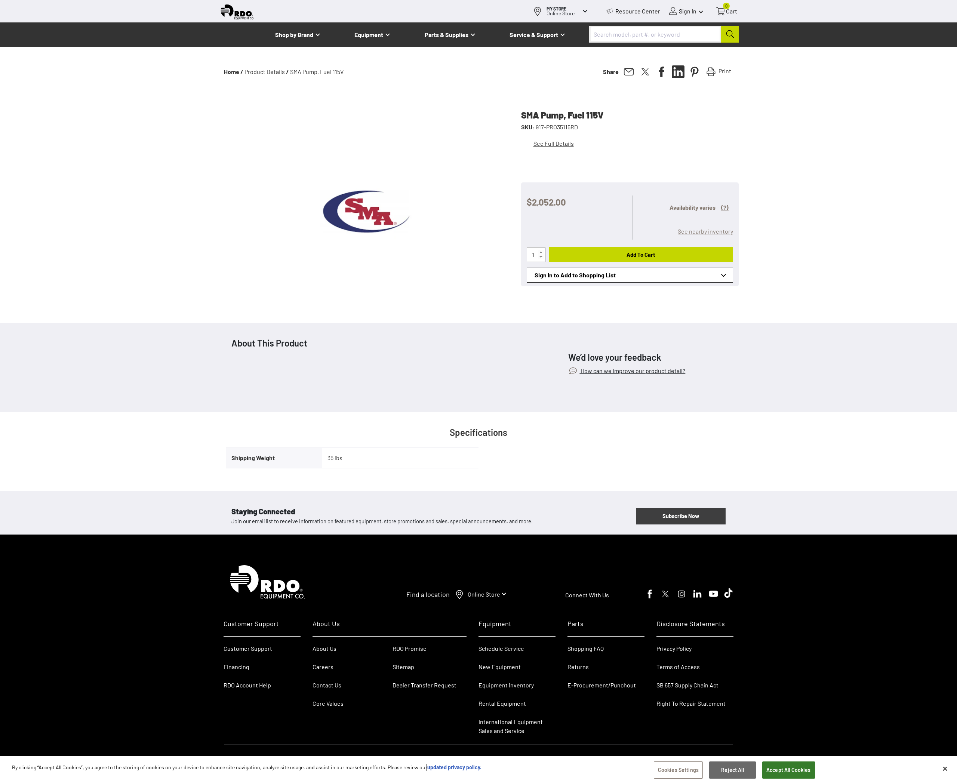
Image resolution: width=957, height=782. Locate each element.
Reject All (732, 770)
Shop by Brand (294, 34)
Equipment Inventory (506, 685)
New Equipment (499, 666)
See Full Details (553, 143)
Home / (233, 71)
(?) (725, 207)
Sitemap (403, 666)
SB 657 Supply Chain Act (687, 685)
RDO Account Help (247, 685)
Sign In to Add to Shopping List (575, 274)
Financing (236, 666)
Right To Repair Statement (691, 703)
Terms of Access (678, 666)
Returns (578, 666)
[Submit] (730, 34)
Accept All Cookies (788, 770)
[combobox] (664, 34)
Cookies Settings (678, 770)
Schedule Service (501, 648)
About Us (324, 648)
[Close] (945, 768)
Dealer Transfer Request (424, 685)
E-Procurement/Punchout (601, 685)
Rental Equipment (502, 703)
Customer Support (248, 648)
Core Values (328, 703)
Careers (323, 666)
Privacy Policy (674, 648)
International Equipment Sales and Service (510, 726)
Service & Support (534, 34)
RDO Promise (410, 648)
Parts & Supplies (446, 34)
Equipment (368, 34)
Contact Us (327, 685)
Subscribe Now (680, 515)
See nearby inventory (705, 231)
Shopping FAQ (585, 648)
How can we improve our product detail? (632, 370)
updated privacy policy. (454, 767)
